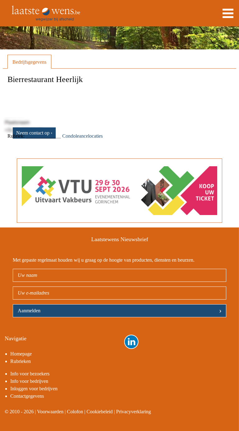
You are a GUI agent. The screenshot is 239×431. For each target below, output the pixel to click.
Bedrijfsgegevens (29, 62)
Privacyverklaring (133, 411)
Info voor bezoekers (29, 373)
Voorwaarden (50, 411)
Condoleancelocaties (82, 136)
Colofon (75, 411)
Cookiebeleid (100, 411)
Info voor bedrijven (29, 381)
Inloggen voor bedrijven (34, 388)
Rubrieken (20, 361)
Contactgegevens (27, 396)
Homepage (21, 353)
